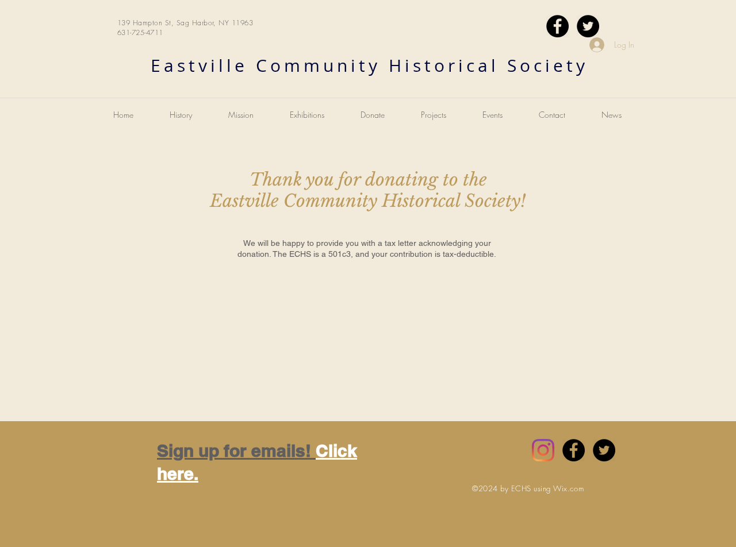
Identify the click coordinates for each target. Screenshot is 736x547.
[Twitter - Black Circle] (588, 26)
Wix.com (568, 488)
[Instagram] (543, 450)
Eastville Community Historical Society (369, 65)
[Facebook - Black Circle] (557, 26)
